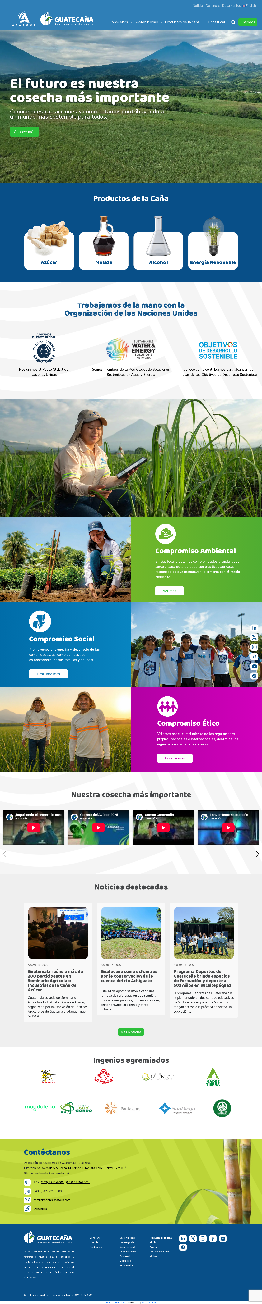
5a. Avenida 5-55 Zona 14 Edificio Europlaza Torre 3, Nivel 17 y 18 (80, 1168)
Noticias (198, 5)
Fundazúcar (216, 22)
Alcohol (153, 1242)
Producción (96, 1247)
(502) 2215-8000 (52, 1182)
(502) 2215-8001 (78, 1182)
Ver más (169, 591)
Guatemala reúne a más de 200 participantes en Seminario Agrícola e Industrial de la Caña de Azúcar (55, 981)
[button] (131, 22)
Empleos (248, 22)
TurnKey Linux (149, 1302)
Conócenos (118, 22)
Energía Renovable (160, 1251)
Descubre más (48, 674)
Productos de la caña (182, 22)
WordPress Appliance (116, 1302)
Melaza (153, 1256)
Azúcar (153, 1247)
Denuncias (213, 5)
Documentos (231, 5)
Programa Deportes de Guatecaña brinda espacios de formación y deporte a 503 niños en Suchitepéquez (202, 978)
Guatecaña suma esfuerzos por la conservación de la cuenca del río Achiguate (129, 976)
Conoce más (24, 132)
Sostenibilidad (146, 22)
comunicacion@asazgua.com (52, 1200)
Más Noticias (131, 1032)
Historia (94, 1242)
